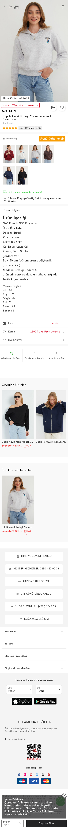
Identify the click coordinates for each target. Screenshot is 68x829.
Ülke (10, 688)
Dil (38, 688)
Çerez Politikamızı (45, 811)
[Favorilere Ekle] (61, 107)
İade (34, 323)
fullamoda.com (27, 802)
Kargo (34, 331)
